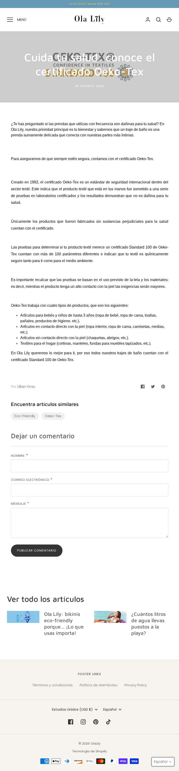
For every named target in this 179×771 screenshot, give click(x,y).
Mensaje (18, 503)
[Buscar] (158, 20)
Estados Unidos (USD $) (72, 709)
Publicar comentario (37, 550)
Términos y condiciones (52, 685)
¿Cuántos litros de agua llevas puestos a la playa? (148, 623)
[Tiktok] (108, 722)
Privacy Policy (135, 685)
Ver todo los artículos (45, 598)
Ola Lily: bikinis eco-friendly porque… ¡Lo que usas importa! (64, 623)
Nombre (18, 455)
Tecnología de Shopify (89, 751)
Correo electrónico (30, 480)
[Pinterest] (96, 722)
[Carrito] (169, 20)
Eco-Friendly (24, 415)
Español (110, 709)
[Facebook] (70, 722)
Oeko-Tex (145, 159)
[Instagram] (83, 722)
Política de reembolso (98, 685)
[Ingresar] (148, 20)
